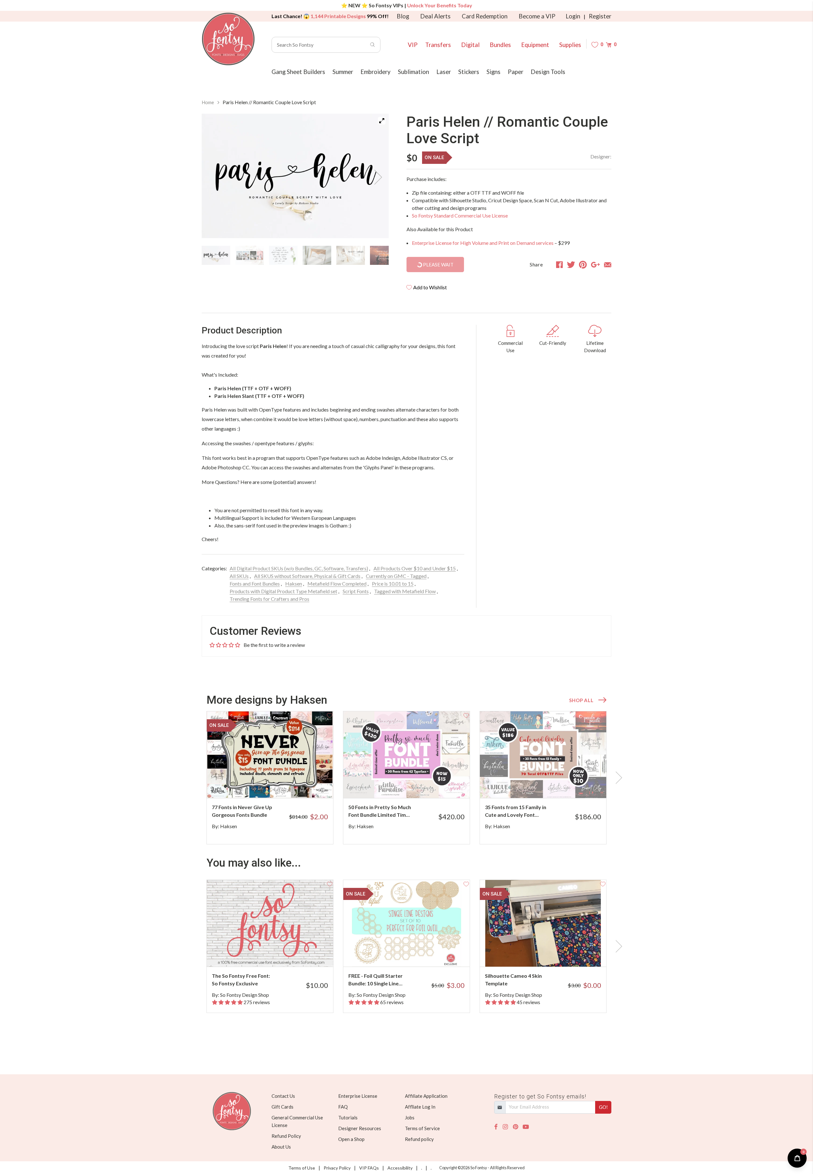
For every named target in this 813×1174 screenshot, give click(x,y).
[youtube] (526, 1126)
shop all (581, 700)
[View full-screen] (382, 120)
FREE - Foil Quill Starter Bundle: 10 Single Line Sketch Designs (375, 980)
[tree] (295, 255)
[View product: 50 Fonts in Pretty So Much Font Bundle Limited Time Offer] (406, 754)
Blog (403, 16)
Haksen (293, 583)
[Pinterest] (515, 1126)
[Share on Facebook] (559, 264)
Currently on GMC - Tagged (396, 576)
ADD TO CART (307, 785)
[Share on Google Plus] (595, 264)
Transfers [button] (438, 44)
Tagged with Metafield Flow (405, 591)
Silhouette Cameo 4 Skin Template (513, 979)
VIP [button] (413, 44)
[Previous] (214, 177)
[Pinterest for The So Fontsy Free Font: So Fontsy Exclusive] (278, 954)
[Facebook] (496, 1126)
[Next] (376, 177)
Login (573, 16)
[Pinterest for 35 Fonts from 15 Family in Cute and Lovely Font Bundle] (560, 785)
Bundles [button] (500, 44)
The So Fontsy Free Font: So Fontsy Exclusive (241, 979)
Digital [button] (470, 44)
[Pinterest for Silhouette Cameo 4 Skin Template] (552, 954)
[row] (406, 777)
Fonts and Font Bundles (255, 583)
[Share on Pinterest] (583, 264)
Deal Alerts (435, 16)
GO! (603, 1107)
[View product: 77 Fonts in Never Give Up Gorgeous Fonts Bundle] (270, 754)
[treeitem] (216, 255)
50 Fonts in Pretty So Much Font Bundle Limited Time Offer (379, 811)
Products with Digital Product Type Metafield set (283, 591)
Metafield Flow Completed (336, 583)
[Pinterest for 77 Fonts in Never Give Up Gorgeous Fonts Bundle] (278, 785)
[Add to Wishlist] (329, 714)
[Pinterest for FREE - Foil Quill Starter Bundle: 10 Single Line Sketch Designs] (415, 954)
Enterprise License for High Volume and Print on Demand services (483, 243)
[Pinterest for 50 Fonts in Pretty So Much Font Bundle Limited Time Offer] (423, 785)
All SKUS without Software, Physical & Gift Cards (307, 576)
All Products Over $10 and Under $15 (414, 568)
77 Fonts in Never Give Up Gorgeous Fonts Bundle (242, 811)
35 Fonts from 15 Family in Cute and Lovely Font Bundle (515, 811)
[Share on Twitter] (571, 264)
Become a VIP (537, 16)
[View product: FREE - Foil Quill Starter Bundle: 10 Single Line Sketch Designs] (406, 923)
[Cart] (608, 45)
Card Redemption (484, 16)
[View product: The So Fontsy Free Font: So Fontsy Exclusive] (270, 923)
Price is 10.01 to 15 (392, 583)
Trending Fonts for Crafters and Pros (269, 599)
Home (208, 102)
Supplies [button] (570, 44)
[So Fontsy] (228, 39)
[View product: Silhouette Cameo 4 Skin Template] (543, 923)
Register (600, 16)
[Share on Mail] (607, 264)
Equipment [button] (535, 44)
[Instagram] (505, 1126)
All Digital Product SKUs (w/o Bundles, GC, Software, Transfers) (299, 568)
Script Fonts (356, 591)
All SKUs (239, 576)
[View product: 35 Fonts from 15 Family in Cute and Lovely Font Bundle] (543, 754)
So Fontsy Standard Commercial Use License (460, 215)
